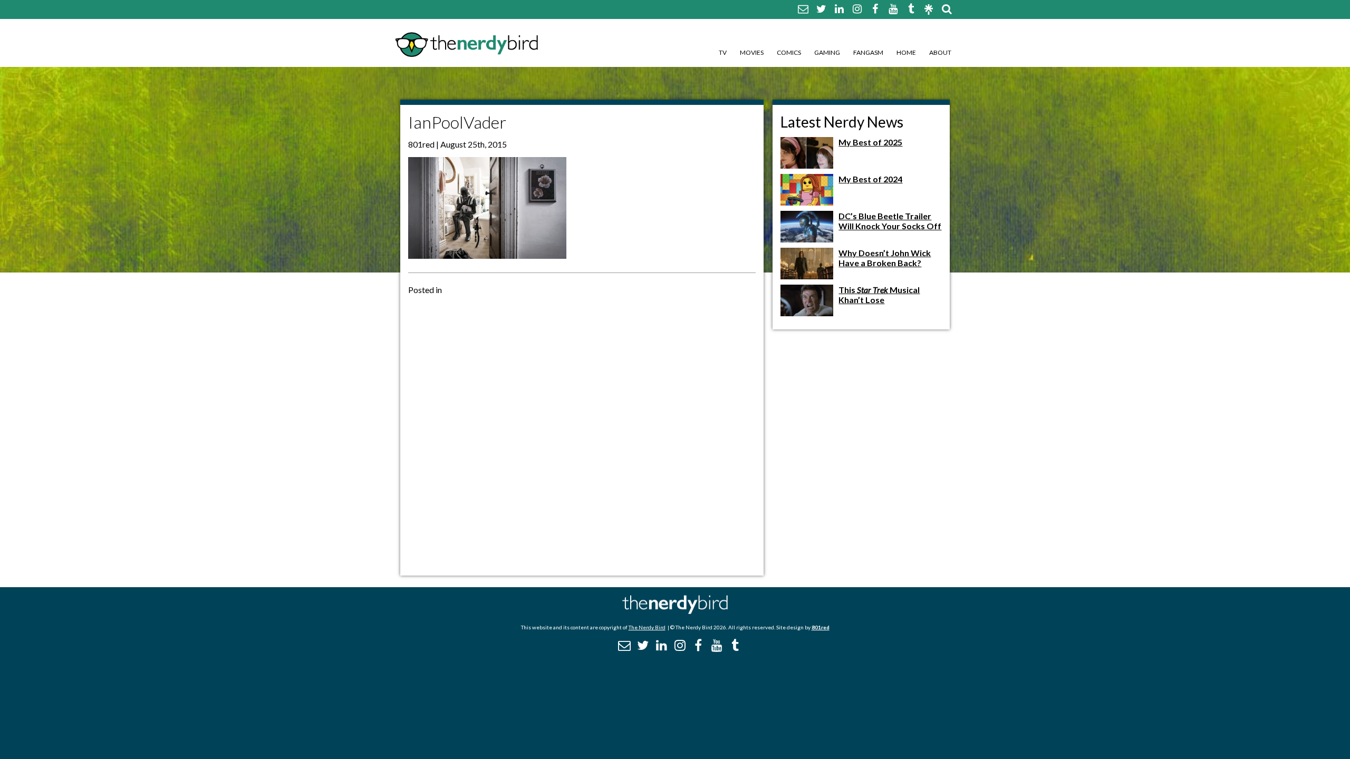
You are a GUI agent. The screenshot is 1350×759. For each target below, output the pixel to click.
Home (906, 52)
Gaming (827, 52)
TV (723, 52)
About (940, 52)
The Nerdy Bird (647, 627)
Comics (789, 52)
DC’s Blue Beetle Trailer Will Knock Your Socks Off (889, 221)
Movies (752, 52)
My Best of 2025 (870, 142)
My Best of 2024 (870, 179)
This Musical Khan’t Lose (879, 295)
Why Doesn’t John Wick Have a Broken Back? (884, 258)
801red (821, 627)
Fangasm (868, 52)
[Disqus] (582, 434)
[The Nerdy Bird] (675, 611)
